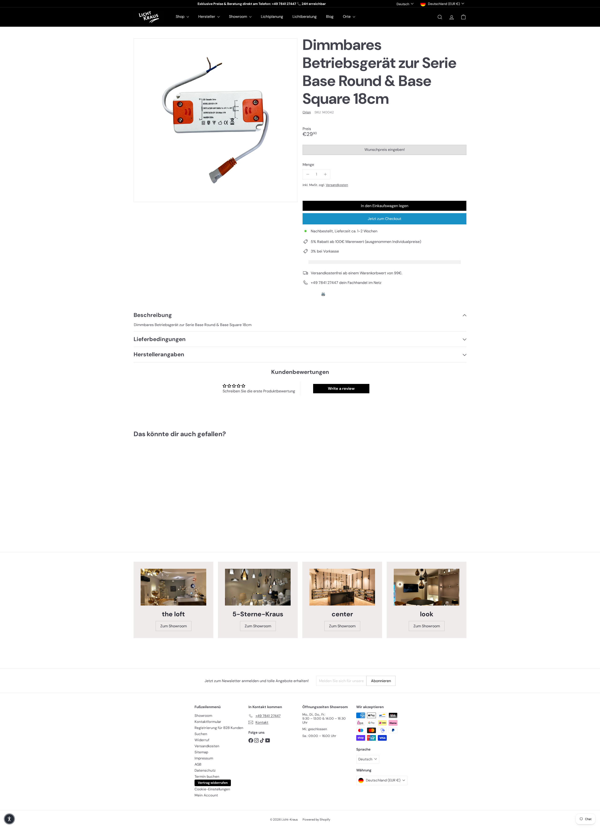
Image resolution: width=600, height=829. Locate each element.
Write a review (341, 388)
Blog (330, 16)
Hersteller (207, 16)
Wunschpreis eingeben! (385, 151)
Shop (180, 16)
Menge (308, 164)
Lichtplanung (272, 16)
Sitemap (201, 752)
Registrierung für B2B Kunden (219, 727)
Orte (347, 16)
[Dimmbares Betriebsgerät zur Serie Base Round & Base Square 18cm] (159, 489)
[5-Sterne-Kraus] (258, 587)
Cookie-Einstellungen (212, 789)
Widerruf (202, 740)
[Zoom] (215, 120)
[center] (342, 587)
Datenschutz (205, 770)
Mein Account (206, 795)
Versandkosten (337, 185)
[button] (9, 819)
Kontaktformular (208, 721)
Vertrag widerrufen (213, 783)
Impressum (204, 758)
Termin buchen (207, 776)
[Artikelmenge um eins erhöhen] (325, 174)
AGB (198, 764)
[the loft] (173, 587)
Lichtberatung (304, 16)
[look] (426, 587)
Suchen (201, 734)
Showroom (238, 16)
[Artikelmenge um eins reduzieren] (308, 174)
